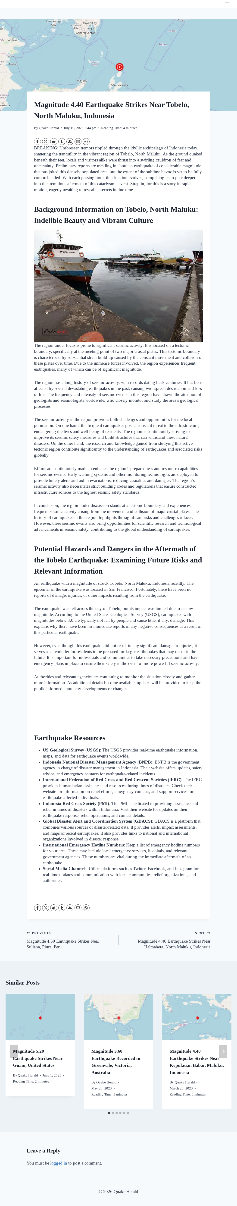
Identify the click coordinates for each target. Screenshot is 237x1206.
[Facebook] (37, 141)
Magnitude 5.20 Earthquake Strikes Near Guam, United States (38, 1058)
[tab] (109, 1113)
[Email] (78, 141)
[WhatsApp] (86, 141)
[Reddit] (53, 141)
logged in (58, 1163)
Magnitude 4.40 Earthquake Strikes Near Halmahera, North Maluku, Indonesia (174, 940)
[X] (45, 141)
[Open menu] (227, 3)
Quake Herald (49, 128)
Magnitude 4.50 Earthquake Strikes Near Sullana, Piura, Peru (63, 940)
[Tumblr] (61, 141)
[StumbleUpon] (69, 141)
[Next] (223, 1051)
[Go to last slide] (14, 1051)
